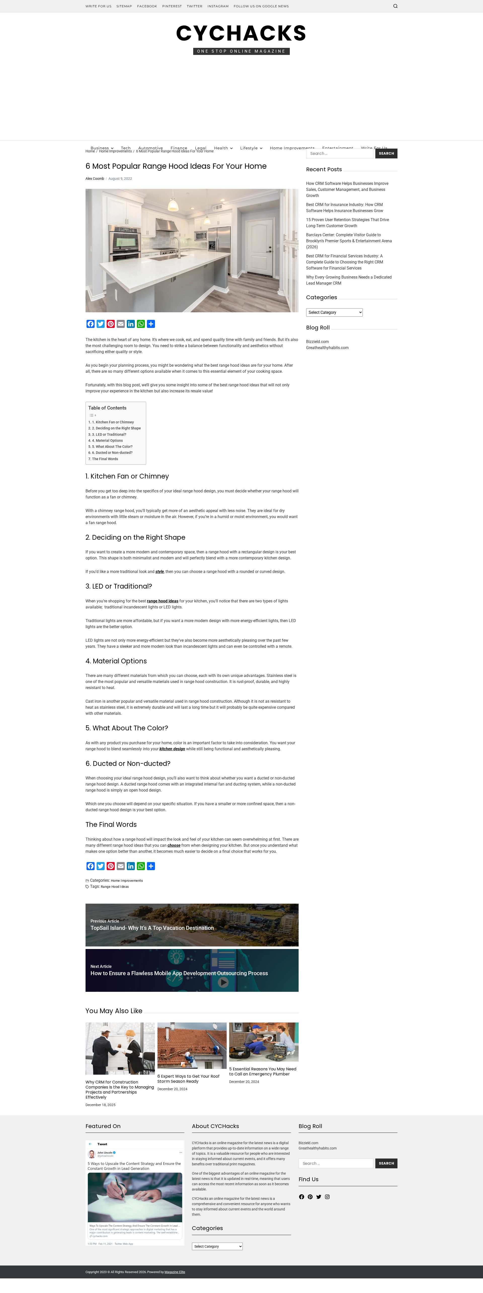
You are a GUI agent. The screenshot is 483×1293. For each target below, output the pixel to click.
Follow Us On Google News (261, 6)
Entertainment (337, 148)
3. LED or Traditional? (109, 434)
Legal (201, 148)
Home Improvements (292, 148)
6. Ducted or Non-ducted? (112, 453)
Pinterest (172, 6)
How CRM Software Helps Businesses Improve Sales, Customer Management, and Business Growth (347, 189)
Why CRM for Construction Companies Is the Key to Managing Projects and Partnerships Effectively (120, 1090)
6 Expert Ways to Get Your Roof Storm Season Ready (188, 1079)
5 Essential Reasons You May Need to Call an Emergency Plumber (262, 1072)
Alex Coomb (95, 179)
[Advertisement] (241, 102)
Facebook (147, 6)
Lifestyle (249, 148)
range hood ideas (162, 601)
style (159, 571)
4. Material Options (107, 440)
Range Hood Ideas (115, 886)
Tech (126, 148)
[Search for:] (338, 154)
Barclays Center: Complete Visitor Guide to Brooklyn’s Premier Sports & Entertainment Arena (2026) (349, 240)
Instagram (218, 6)
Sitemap (124, 6)
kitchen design (172, 748)
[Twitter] (319, 1197)
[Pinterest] (310, 1197)
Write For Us (98, 6)
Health (221, 148)
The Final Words (105, 459)
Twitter (195, 6)
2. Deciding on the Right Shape (116, 428)
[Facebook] (302, 1197)
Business (100, 148)
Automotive (150, 148)
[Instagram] (327, 1197)
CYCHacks (241, 33)
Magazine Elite (175, 1272)
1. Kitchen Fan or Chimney (113, 422)
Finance (179, 148)
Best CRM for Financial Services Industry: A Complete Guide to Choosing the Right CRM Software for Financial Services (344, 262)
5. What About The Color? (112, 447)
